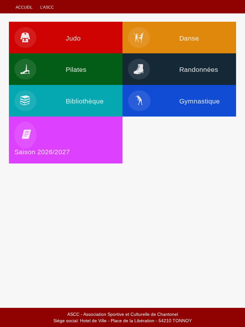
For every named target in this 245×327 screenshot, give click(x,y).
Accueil (24, 7)
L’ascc (47, 7)
